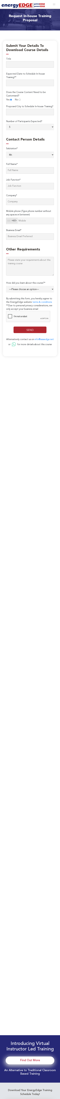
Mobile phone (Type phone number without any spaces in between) (28, 213)
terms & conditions (42, 302)
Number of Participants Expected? (24, 121)
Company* (11, 195)
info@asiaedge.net (44, 339)
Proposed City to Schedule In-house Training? (29, 106)
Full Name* (12, 164)
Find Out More (30, 1060)
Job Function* (13, 180)
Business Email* (13, 230)
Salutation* (12, 148)
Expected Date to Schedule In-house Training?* (25, 76)
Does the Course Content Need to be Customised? (26, 94)
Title (8, 59)
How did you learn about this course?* (25, 283)
